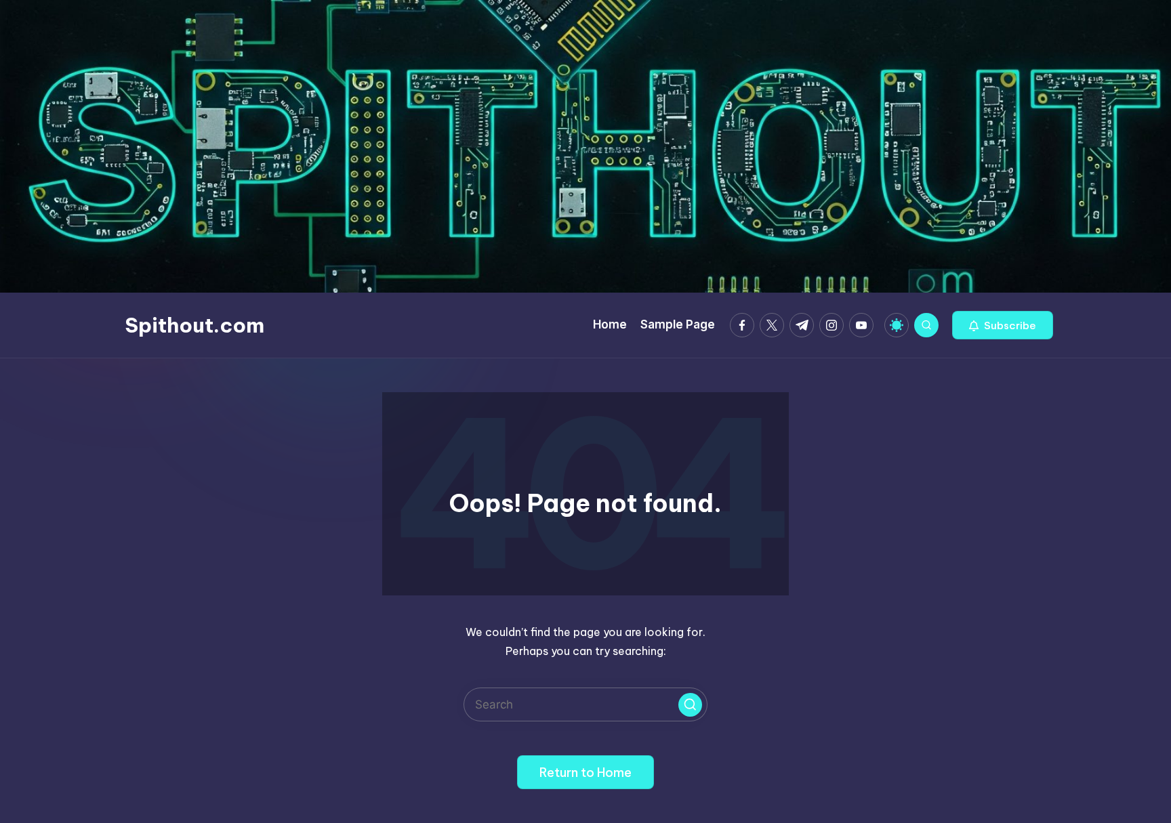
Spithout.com (194, 325)
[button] (1002, 325)
